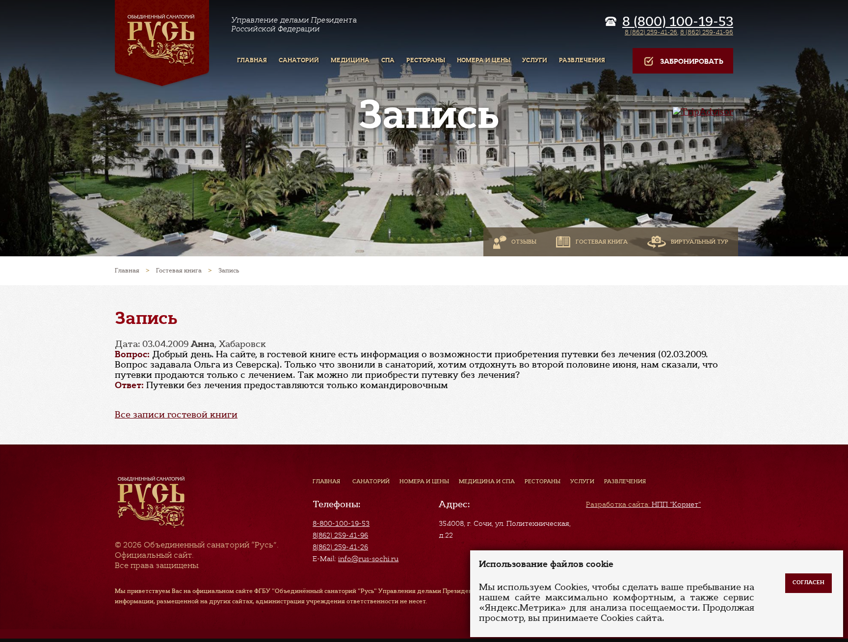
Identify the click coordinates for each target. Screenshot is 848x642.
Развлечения (625, 481)
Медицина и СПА (487, 481)
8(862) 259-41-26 (340, 547)
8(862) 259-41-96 (340, 535)
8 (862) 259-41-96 (706, 32)
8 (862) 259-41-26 (651, 32)
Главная (326, 481)
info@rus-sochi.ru (368, 558)
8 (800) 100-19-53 (677, 21)
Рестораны (542, 481)
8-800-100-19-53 (341, 523)
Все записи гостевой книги (176, 414)
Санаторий (371, 481)
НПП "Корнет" (643, 504)
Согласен (808, 582)
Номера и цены (424, 481)
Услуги (582, 481)
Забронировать (691, 61)
